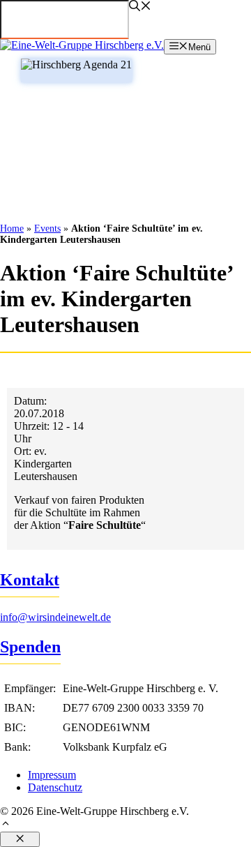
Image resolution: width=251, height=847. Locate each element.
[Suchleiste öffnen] (140, 7)
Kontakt (29, 580)
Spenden (30, 647)
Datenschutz (55, 787)
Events (47, 228)
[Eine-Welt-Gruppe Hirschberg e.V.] (82, 45)
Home (12, 228)
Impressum (52, 775)
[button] (125, 825)
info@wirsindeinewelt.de (55, 617)
